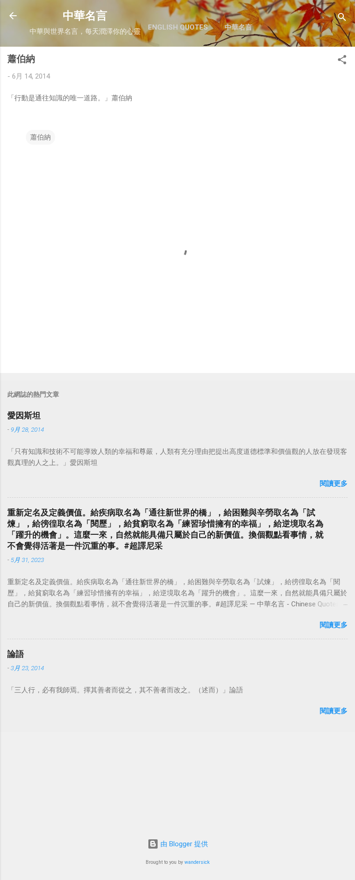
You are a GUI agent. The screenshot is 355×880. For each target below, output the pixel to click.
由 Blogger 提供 (183, 844)
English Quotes (178, 27)
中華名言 (85, 15)
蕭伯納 (40, 137)
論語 (15, 654)
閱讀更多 (334, 483)
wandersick (197, 862)
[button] (342, 61)
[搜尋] (342, 19)
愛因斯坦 (24, 415)
